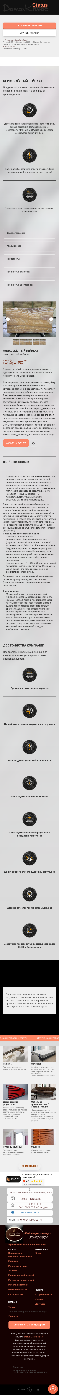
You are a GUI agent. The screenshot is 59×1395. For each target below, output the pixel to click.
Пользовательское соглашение (30, 1372)
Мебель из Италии (18, 1285)
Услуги (12, 1307)
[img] (13, 1205)
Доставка (40, 1304)
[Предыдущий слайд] (8, 319)
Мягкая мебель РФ (18, 1289)
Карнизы (13, 1261)
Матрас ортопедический (21, 1280)
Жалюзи (12, 1270)
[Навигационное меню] (54, 7)
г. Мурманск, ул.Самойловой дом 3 (15, 40)
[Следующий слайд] (51, 319)
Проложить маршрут (30, 1220)
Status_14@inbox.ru (31, 1199)
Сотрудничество (44, 1294)
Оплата (39, 1299)
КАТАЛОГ (12, 1249)
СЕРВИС (39, 1290)
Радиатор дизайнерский (21, 1275)
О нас (38, 1253)
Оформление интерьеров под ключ (27, 1244)
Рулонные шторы (17, 1266)
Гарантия (13, 1316)
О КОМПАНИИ (41, 1249)
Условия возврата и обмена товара (27, 1311)
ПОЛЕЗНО (12, 1302)
